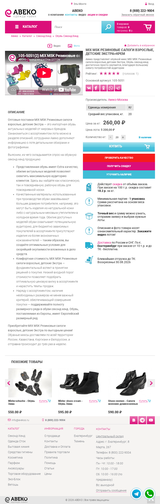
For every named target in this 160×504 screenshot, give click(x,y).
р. (131, 30)
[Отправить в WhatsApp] (111, 88)
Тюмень (79, 441)
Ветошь (13, 484)
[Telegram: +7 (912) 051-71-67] (136, 494)
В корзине (123, 24)
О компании (56, 15)
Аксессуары (16, 468)
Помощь (50, 463)
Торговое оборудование (24, 473)
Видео (82, 15)
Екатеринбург (83, 435)
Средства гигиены (20, 452)
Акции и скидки (98, 15)
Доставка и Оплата (57, 446)
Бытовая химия (18, 446)
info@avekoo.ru (20, 420)
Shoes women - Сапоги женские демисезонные (123, 402)
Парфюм (14, 463)
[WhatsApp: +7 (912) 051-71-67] (149, 494)
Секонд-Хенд (43, 36)
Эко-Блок (14, 479)
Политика (51, 457)
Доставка (104, 242)
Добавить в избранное (141, 45)
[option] (44, 73)
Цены (48, 473)
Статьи (49, 468)
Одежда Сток (17, 441)
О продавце (52, 435)
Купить (115, 146)
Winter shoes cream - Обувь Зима (70, 402)
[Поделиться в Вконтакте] (89, 88)
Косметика (15, 457)
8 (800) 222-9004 (142, 11)
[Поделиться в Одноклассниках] (103, 88)
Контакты (71, 15)
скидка (117, 184)
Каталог (27, 36)
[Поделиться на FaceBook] (96, 88)
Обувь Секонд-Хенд (66, 36)
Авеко (14, 36)
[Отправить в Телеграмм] (118, 88)
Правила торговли (57, 452)
